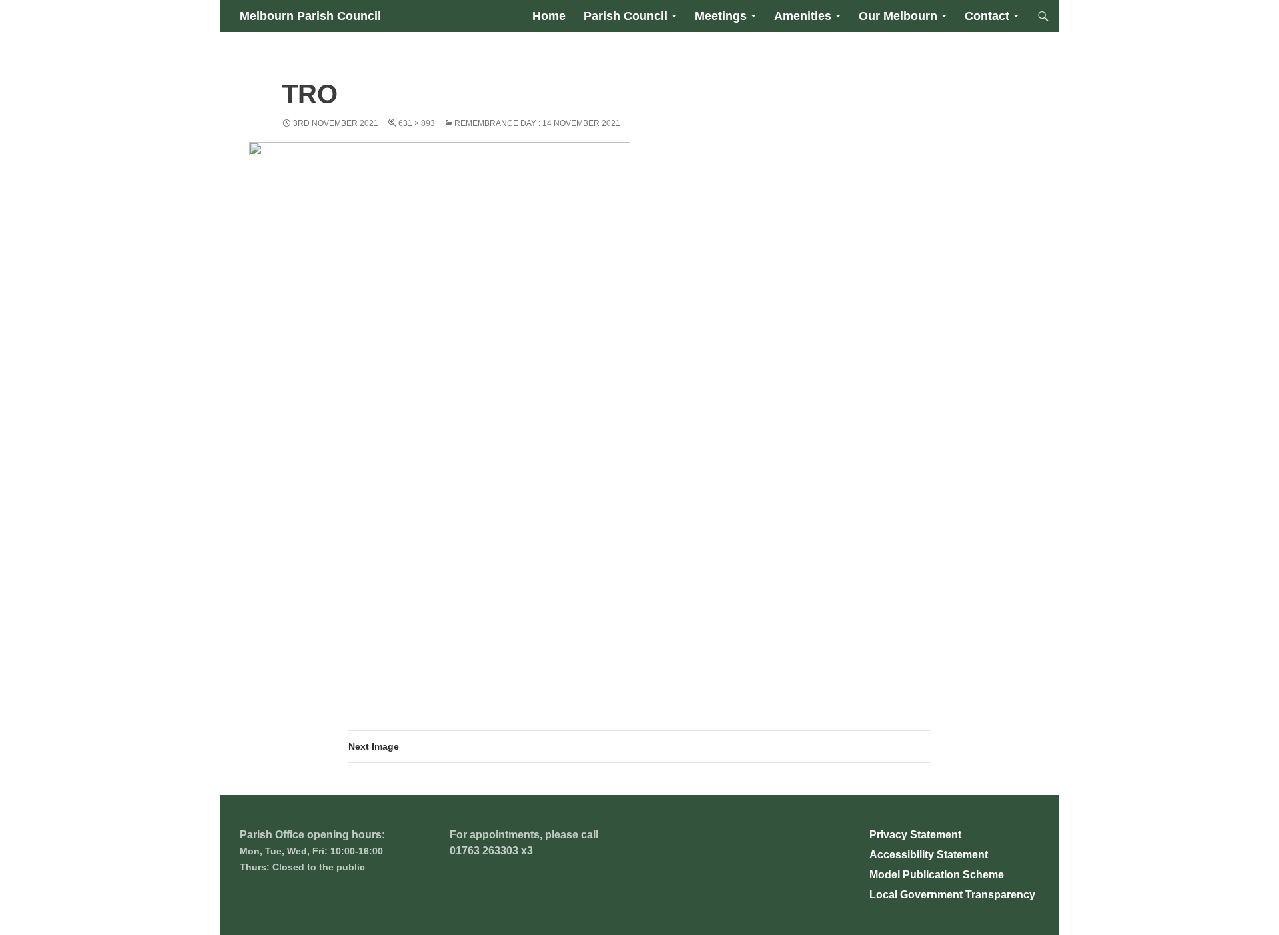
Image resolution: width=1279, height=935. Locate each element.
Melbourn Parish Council (310, 16)
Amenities (802, 16)
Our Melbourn (898, 16)
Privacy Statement (915, 834)
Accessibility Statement (928, 854)
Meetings (721, 16)
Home (549, 16)
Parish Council (625, 16)
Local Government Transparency (952, 894)
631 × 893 (416, 123)
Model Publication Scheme (936, 874)
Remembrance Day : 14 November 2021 (537, 123)
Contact (987, 16)
